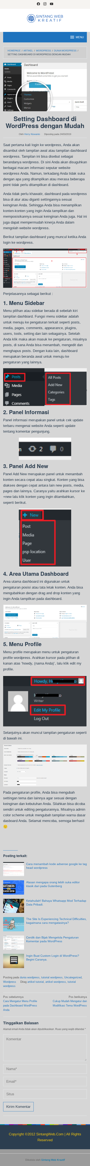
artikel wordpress (55, 981)
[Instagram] (45, 4)
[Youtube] (51, 4)
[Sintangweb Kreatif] (45, 18)
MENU (80, 37)
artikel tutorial (35, 981)
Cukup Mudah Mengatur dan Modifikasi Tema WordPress (70, 1001)
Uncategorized (73, 977)
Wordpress (9, 981)
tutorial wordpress (52, 977)
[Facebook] (38, 4)
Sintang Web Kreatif (53, 1159)
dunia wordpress (30, 977)
